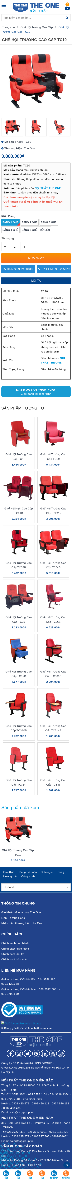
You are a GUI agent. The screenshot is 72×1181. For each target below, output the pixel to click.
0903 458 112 (40, 1103)
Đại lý (61, 872)
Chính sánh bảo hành (15, 943)
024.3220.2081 (10, 1098)
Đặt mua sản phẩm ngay (36, 391)
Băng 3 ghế (49, 222)
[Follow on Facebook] (10, 1053)
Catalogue (47, 872)
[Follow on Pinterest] (36, 1053)
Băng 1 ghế (10, 222)
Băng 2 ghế (30, 222)
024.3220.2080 (32, 1098)
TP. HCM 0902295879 (55, 269)
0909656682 (60, 1136)
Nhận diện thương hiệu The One (21, 923)
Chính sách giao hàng (15, 948)
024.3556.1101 (37, 1094)
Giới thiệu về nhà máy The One (21, 912)
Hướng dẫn (10, 876)
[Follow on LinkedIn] (44, 1053)
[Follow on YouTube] (53, 1053)
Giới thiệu (9, 872)
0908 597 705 (40, 1136)
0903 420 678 (20, 1103)
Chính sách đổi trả (13, 953)
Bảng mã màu (28, 872)
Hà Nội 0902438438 (19, 269)
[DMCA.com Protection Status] (21, 1023)
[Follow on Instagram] (19, 1053)
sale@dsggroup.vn (22, 1112)
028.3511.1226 (58, 1131)
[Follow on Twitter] (27, 1053)
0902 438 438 (12, 1108)
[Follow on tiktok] (61, 1053)
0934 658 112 (60, 1103)
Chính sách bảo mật (14, 959)
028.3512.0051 (37, 1131)
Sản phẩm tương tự (22, 408)
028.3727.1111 (16, 1131)
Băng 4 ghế (10, 230)
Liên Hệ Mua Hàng (13, 917)
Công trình (28, 876)
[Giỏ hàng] (67, 9)
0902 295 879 (20, 1136)
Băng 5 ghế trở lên (36, 230)
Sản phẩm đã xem (20, 807)
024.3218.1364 (59, 1094)
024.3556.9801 (16, 1094)
